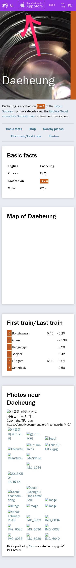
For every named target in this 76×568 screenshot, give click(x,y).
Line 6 (40, 106)
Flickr (32, 546)
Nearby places (53, 129)
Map (32, 129)
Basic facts (14, 129)
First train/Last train (26, 136)
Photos (53, 136)
